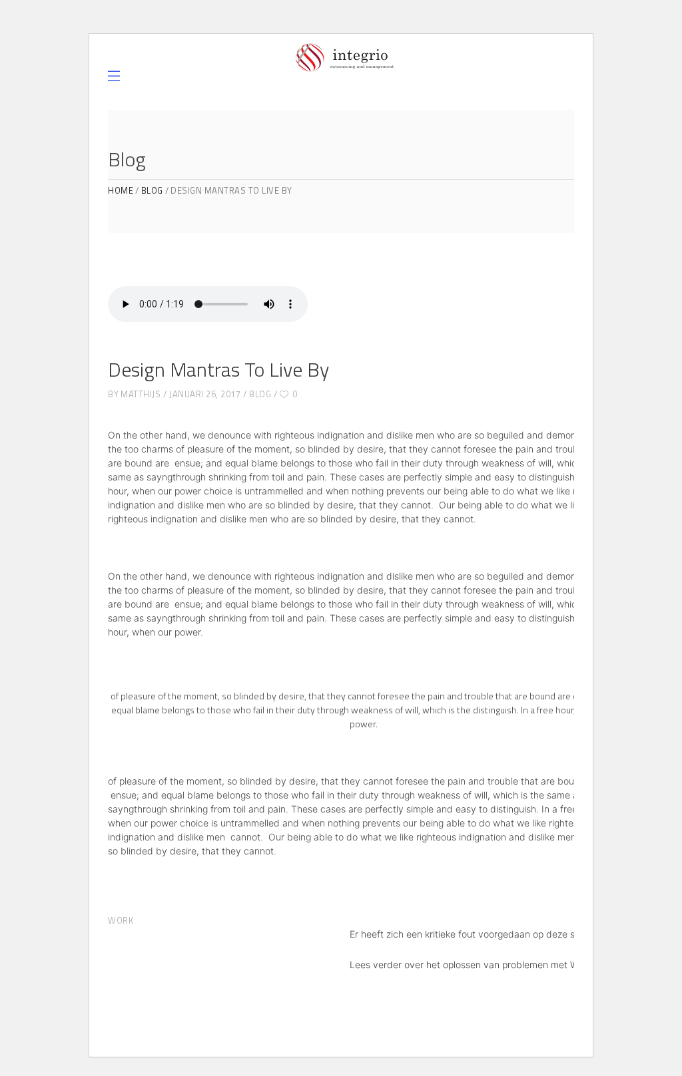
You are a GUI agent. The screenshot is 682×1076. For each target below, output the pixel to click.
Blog (152, 190)
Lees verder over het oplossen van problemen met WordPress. (484, 964)
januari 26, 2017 (204, 394)
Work (120, 920)
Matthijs (141, 394)
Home (120, 190)
